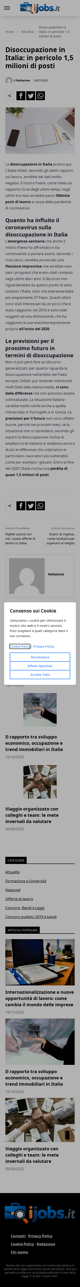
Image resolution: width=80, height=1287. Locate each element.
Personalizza (40, 657)
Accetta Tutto (40, 674)
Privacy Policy (44, 646)
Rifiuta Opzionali (40, 666)
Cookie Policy (20, 646)
